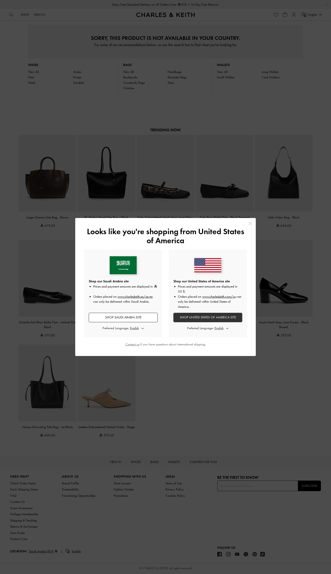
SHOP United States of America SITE (208, 317)
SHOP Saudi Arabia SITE (123, 317)
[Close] (250, 223)
